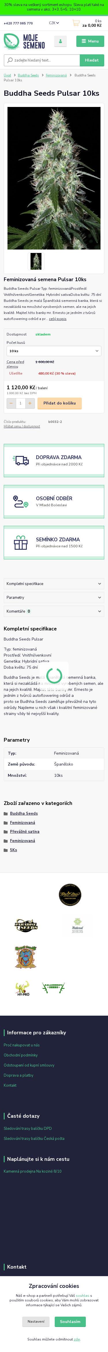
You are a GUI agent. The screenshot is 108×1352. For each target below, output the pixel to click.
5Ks (13, 850)
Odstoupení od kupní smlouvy (29, 1065)
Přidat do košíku (59, 403)
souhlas (82, 1295)
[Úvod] (25, 41)
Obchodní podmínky (21, 1055)
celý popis (58, 319)
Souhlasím (70, 1321)
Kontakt (10, 1085)
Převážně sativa (24, 831)
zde (77, 1339)
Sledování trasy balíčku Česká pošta (34, 1138)
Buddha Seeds (28, 75)
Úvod (7, 75)
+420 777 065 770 (18, 23)
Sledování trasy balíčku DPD (28, 1128)
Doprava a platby (18, 1075)
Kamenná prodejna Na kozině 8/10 (33, 1171)
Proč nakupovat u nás (22, 1045)
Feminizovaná (56, 75)
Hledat (92, 60)
